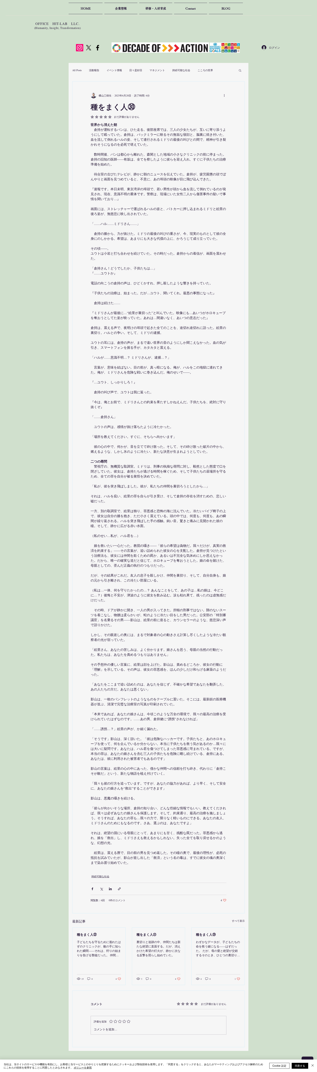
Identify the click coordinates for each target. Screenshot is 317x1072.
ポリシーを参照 (83, 1067)
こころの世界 (205, 70)
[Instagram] (79, 47)
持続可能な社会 (181, 70)
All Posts (77, 70)
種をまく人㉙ (206, 934)
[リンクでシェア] (119, 889)
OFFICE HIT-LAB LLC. (57, 23)
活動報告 (94, 70)
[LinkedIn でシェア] (110, 889)
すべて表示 (238, 920)
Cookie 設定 (279, 1065)
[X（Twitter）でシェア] (101, 889)
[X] (88, 47)
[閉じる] (312, 1065)
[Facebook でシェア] (92, 889)
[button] (240, 70)
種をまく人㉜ (87, 934)
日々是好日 (135, 70)
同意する (300, 1065)
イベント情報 (114, 70)
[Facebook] (97, 47)
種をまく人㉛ (146, 934)
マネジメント (157, 70)
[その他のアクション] (224, 95)
